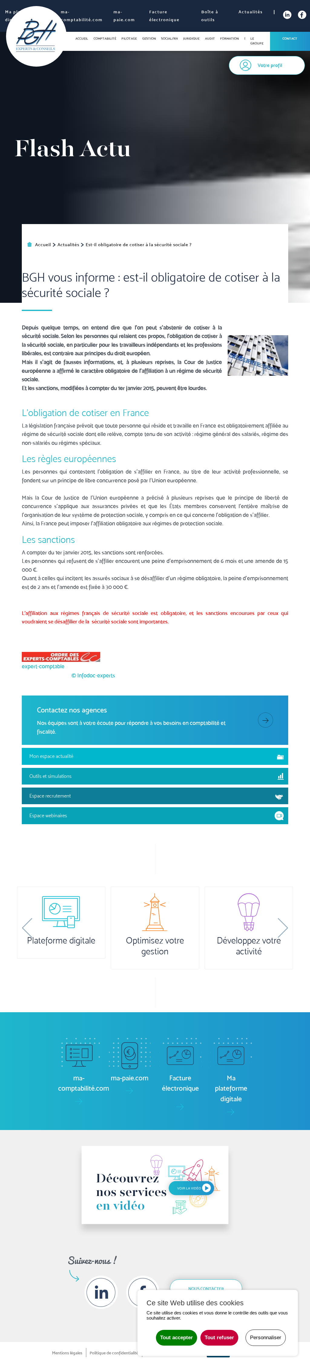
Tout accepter (176, 1337)
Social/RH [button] (169, 38)
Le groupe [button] (256, 41)
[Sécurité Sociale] (258, 354)
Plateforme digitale (61, 940)
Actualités (251, 11)
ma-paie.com (124, 15)
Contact (289, 38)
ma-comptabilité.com (82, 15)
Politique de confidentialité (114, 1352)
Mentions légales (67, 1352)
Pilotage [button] (129, 38)
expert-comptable (43, 666)
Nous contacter (206, 1288)
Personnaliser (265, 1337)
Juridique (191, 38)
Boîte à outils (209, 15)
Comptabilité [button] (105, 38)
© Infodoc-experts (93, 675)
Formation (229, 38)
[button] (27, 928)
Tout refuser (219, 1337)
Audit (210, 38)
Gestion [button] (149, 38)
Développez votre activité (249, 946)
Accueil (81, 38)
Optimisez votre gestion (155, 946)
